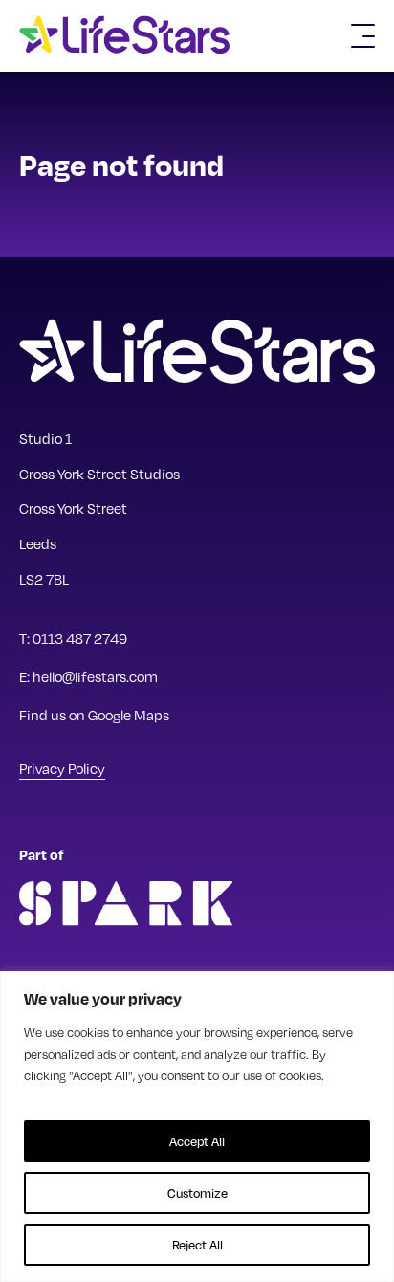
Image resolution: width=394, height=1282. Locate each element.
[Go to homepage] (131, 35)
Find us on (94, 714)
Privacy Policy (62, 768)
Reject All (197, 1244)
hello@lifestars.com (95, 676)
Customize (197, 1193)
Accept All (197, 1141)
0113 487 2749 (80, 638)
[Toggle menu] (363, 36)
